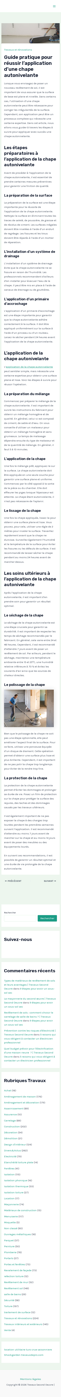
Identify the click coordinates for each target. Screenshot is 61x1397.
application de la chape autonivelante (29, 366)
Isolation (9, 1174)
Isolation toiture (13, 1192)
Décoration (10, 1132)
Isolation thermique (16, 1186)
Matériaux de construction (20, 1210)
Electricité (10, 1156)
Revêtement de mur (16, 1282)
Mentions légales (30, 1379)
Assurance (10, 1114)
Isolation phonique (15, 1180)
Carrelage (10, 1120)
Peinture (9, 1246)
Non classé (10, 1228)
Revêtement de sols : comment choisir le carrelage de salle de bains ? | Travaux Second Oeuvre (28, 1016)
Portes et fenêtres (14, 1264)
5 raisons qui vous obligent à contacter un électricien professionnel (30, 1038)
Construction (12, 1126)
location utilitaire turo (17, 1349)
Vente (7, 1330)
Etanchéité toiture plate (18, 1162)
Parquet (9, 1240)
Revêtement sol (13, 1288)
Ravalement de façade (17, 1270)
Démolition (11, 1138)
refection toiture (14, 1276)
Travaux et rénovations (18, 49)
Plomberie (10, 1252)
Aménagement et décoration (21, 1102)
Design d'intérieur (15, 1144)
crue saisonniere (42, 1349)
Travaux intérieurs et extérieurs (23, 1324)
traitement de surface (17, 1312)
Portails (8, 1258)
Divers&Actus (12, 1150)
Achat (7, 1090)
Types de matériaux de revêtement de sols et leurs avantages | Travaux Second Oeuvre (29, 984)
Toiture (8, 1306)
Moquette (10, 1222)
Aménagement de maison (20, 1096)
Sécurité (9, 1300)
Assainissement (13, 1108)
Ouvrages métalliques (17, 1234)
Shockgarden (12, 1354)
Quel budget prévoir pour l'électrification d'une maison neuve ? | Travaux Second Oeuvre (28, 1052)
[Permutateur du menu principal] (54, 6)
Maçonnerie (11, 1204)
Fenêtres (9, 1168)
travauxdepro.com (32, 1354)
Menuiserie (11, 1216)
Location (9, 1198)
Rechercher (10, 912)
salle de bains (12, 1294)
